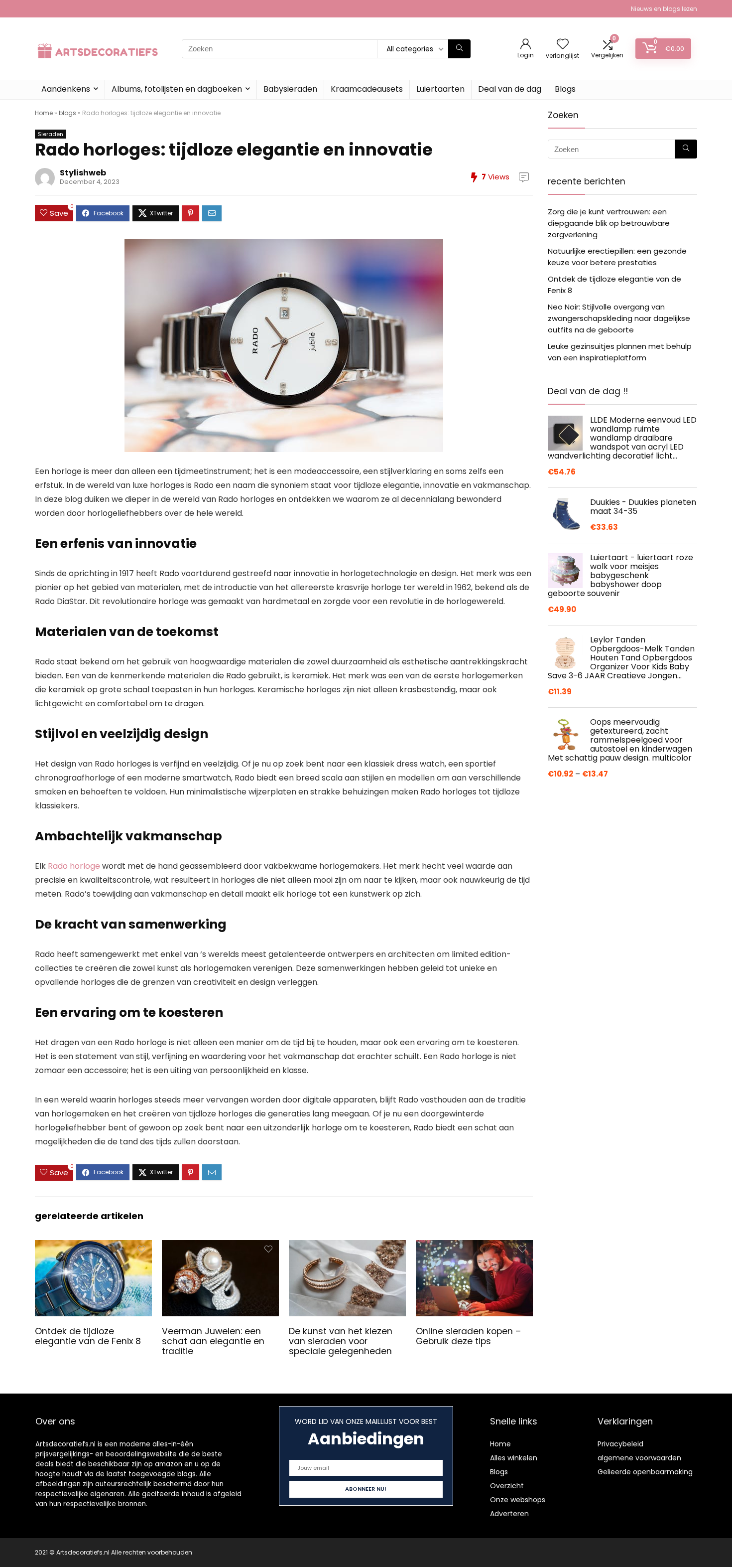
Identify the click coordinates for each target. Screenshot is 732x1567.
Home (44, 113)
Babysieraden (290, 89)
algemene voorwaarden (639, 1458)
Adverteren (509, 1514)
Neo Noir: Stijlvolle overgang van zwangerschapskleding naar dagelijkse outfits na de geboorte (619, 318)
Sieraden (50, 134)
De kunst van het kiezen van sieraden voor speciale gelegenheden (340, 1341)
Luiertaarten (440, 89)
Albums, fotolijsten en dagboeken (177, 89)
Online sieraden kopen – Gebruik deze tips (468, 1336)
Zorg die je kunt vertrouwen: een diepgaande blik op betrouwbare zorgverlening (609, 223)
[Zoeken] (459, 48)
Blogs (565, 89)
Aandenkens (65, 89)
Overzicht (507, 1486)
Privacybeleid (620, 1444)
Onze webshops (517, 1500)
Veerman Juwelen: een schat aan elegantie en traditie (213, 1341)
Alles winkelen (513, 1458)
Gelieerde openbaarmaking (645, 1472)
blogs (67, 113)
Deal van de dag (509, 89)
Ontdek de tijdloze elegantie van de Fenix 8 (88, 1336)
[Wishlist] (563, 44)
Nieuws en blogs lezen (664, 8)
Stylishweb (83, 172)
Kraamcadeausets (367, 89)
